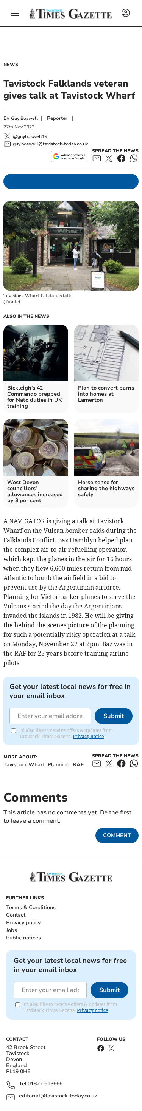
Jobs (11, 930)
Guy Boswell (24, 118)
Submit (113, 716)
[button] (15, 13)
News (10, 65)
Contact (15, 915)
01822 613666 (45, 1084)
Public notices (23, 937)
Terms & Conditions (31, 907)
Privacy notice (88, 736)
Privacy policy (23, 922)
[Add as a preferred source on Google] (69, 156)
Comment (117, 835)
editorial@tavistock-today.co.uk (58, 1096)
